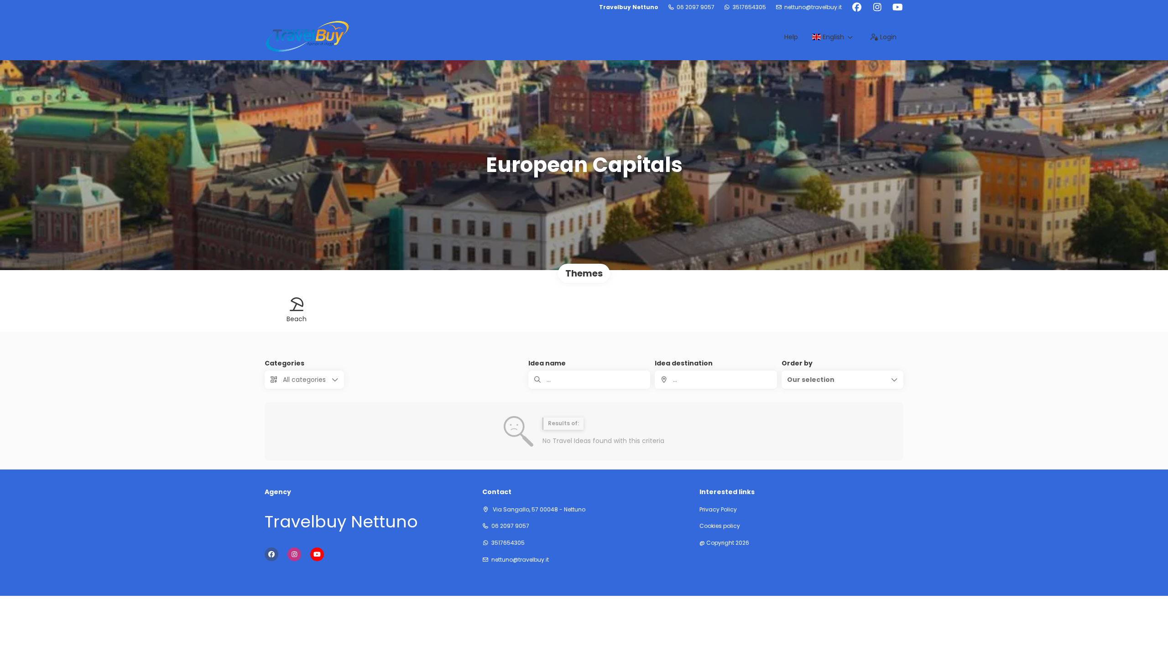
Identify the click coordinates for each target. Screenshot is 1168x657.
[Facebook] (856, 7)
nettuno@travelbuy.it (813, 7)
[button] (842, 379)
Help (791, 37)
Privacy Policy (718, 509)
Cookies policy (719, 526)
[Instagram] (877, 7)
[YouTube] (897, 7)
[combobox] (716, 379)
